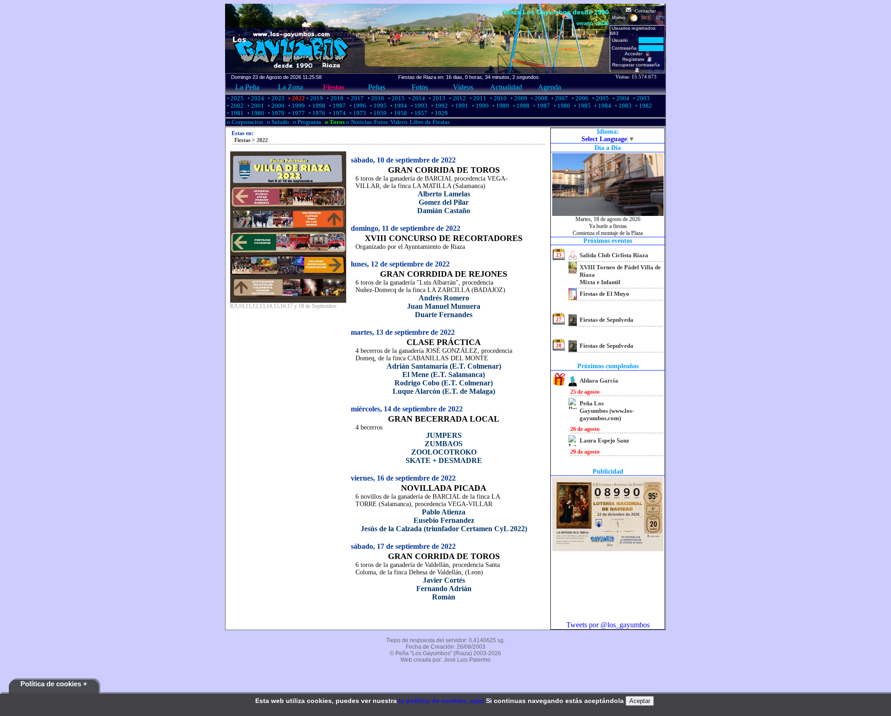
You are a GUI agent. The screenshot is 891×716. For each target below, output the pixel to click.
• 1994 (398, 105)
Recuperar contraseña (637, 64)
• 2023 (275, 98)
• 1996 (357, 105)
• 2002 (235, 105)
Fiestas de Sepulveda (606, 319)
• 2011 (477, 98)
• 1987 (541, 105)
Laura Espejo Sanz (604, 440)
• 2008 (538, 98)
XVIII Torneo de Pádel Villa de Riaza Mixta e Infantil (620, 275)
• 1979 (275, 113)
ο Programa (306, 121)
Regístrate (634, 59)
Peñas (376, 87)
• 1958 (398, 113)
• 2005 (600, 98)
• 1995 (377, 105)
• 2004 (620, 98)
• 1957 (418, 113)
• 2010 (498, 98)
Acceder (635, 53)
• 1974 (337, 113)
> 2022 (259, 140)
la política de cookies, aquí (441, 700)
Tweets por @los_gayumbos (608, 625)
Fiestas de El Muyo (604, 293)
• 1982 (643, 105)
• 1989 (500, 105)
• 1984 (602, 105)
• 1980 (255, 113)
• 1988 (520, 105)
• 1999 (296, 105)
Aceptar (639, 700)
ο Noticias (358, 121)
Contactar (644, 10)
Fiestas (333, 87)
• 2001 (255, 105)
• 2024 (255, 98)
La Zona (290, 87)
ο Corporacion (244, 121)
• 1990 (480, 105)
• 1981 (235, 113)
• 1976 (316, 113)
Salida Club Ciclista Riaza (614, 255)
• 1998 (316, 105)
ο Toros (334, 121)
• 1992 (439, 105)
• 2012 (457, 98)
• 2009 (518, 98)
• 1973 (357, 113)
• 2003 (641, 98)
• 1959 (377, 113)
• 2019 (314, 98)
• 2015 (396, 98)
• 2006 (579, 98)
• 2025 (235, 98)
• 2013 (436, 98)
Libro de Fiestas (430, 121)
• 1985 (582, 105)
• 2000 (275, 105)
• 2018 (334, 98)
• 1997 (337, 105)
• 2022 (296, 98)
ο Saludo (277, 121)
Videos (463, 87)
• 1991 (459, 105)
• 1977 (296, 113)
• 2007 (559, 98)
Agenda (549, 87)
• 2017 (355, 98)
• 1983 (622, 105)
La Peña (247, 87)
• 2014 (416, 98)
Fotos (420, 87)
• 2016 (375, 98)
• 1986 (561, 105)
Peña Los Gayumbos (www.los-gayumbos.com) (607, 411)
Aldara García (599, 380)
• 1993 (418, 105)
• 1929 (439, 113)
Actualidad (506, 87)
